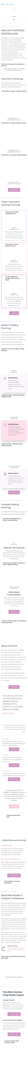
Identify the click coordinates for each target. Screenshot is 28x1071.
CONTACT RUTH (8, 713)
